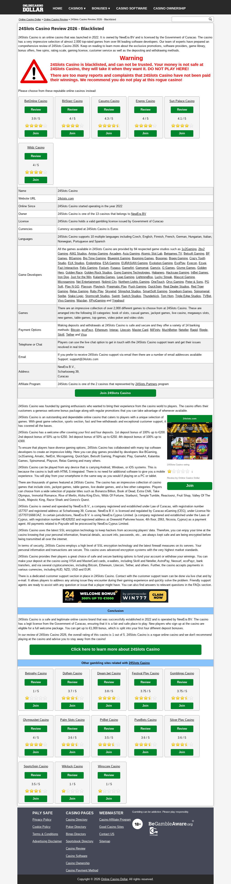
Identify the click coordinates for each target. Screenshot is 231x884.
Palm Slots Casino (72, 720)
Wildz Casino (35, 147)
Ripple (203, 330)
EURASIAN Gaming (134, 263)
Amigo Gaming (98, 253)
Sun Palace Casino (181, 101)
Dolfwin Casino (72, 673)
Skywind (110, 291)
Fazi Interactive (68, 267)
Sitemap (104, 841)
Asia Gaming (131, 253)
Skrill (61, 334)
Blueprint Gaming (119, 258)
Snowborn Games (180, 291)
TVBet (207, 296)
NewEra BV (138, 214)
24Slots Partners (146, 384)
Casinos (76, 8)
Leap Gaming (125, 277)
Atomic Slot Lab (151, 253)
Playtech (99, 286)
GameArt (128, 267)
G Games (168, 267)
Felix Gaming (88, 267)
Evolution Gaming (161, 263)
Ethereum (101, 330)
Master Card (140, 330)
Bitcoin (75, 330)
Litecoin (125, 330)
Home (57, 8)
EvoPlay (179, 263)
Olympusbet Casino (36, 720)
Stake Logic (75, 296)
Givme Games (186, 267)
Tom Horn (167, 296)
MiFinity (155, 330)
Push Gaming (137, 286)
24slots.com (66, 198)
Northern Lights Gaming (133, 281)
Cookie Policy (41, 826)
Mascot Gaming (184, 277)
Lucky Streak (163, 277)
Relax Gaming (79, 291)
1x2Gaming (189, 249)
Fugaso (115, 267)
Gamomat (142, 267)
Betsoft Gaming (194, 253)
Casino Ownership (169, 8)
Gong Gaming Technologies (132, 272)
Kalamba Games (104, 277)
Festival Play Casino (145, 673)
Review (36, 109)
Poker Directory (76, 826)
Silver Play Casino (182, 720)
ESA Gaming (111, 263)
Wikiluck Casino (72, 766)
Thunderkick (151, 296)
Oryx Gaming (175, 281)
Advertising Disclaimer (47, 841)
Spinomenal (201, 291)
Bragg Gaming (178, 258)
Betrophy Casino (36, 673)
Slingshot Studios (129, 291)
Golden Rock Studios (98, 272)
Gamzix (155, 267)
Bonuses (99, 8)
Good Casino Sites (111, 826)
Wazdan (81, 300)
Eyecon (192, 263)
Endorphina (93, 263)
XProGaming (97, 300)
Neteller (183, 330)
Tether (70, 334)
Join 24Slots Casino (115, 393)
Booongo (161, 258)
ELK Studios (76, 263)
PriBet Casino (109, 720)
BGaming (75, 258)
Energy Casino (145, 101)
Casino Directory (77, 819)
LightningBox (144, 277)
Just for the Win (81, 277)
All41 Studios (78, 253)
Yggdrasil (118, 300)
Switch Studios (131, 296)
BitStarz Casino (72, 101)
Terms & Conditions (45, 834)
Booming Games (143, 258)
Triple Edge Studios (188, 296)
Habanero (158, 272)
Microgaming (66, 281)
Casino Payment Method (82, 870)
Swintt (116, 296)
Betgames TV (173, 253)
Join (36, 133)
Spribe (62, 296)
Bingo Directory (76, 834)
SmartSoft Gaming (155, 291)
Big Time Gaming (94, 258)
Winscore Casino (109, 766)
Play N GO (72, 286)
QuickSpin (155, 286)
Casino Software (131, 8)
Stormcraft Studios (97, 296)
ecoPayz (87, 330)
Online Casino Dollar (114, 879)
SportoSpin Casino (36, 766)
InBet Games (199, 272)
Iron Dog (63, 277)
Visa (84, 334)
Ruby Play (96, 291)
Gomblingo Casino (182, 673)
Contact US (106, 834)
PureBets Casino (145, 720)
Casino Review (75, 848)
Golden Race (74, 272)
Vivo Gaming (66, 300)
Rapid (194, 330)
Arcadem (115, 253)
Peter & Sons (194, 281)
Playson (86, 286)
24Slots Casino (139, 663)
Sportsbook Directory (79, 841)
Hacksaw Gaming (177, 272)
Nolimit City (109, 281)
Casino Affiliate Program (115, 819)
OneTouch (157, 281)
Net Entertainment (88, 281)
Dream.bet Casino (109, 673)
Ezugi (202, 263)
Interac (113, 330)
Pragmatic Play (117, 286)
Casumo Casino (109, 101)
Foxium (104, 267)
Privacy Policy (41, 819)
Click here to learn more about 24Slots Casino (115, 649)
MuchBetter (169, 330)
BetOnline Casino (35, 101)
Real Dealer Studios (176, 286)
